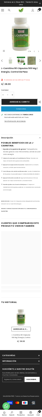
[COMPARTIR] (39, 102)
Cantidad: (5, 90)
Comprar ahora (21, 109)
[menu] (2, 10)
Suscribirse (32, 379)
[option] (21, 34)
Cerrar (40, 3)
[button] (34, 51)
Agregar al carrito (19, 102)
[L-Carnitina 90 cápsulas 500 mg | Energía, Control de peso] (21, 317)
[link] (21, 287)
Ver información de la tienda (15, 121)
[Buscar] (9, 10)
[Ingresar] (33, 10)
